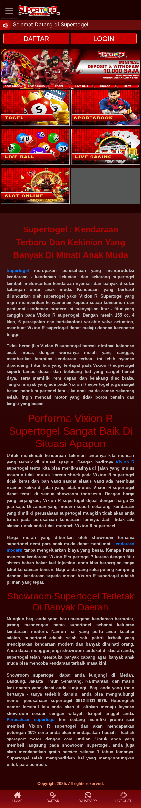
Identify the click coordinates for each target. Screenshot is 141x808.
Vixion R (125, 462)
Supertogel (18, 270)
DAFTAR (36, 38)
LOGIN (103, 38)
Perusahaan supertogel (31, 719)
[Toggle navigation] (9, 11)
